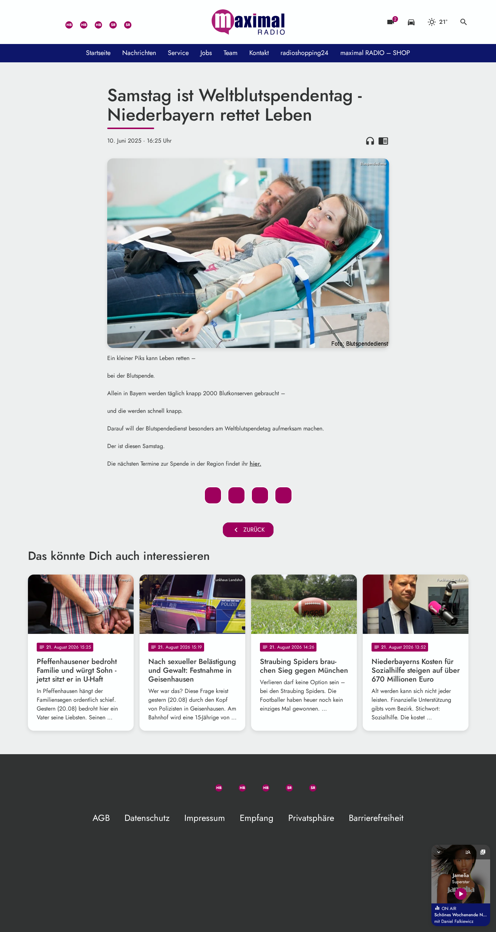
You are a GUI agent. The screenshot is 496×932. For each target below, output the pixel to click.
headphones (370, 141)
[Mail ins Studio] (35, 22)
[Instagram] (94, 22)
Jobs (206, 53)
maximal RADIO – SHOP (375, 53)
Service (178, 53)
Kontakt (259, 53)
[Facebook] (79, 22)
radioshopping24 (304, 53)
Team (231, 53)
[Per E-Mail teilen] (283, 495)
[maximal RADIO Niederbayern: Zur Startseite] (248, 22)
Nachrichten (139, 53)
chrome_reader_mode (383, 141)
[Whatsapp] (64, 22)
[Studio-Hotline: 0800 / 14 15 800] (50, 22)
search (463, 22)
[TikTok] (138, 22)
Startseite (98, 53)
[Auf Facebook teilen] (213, 495)
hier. (255, 463)
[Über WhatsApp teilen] (260, 495)
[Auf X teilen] (236, 495)
